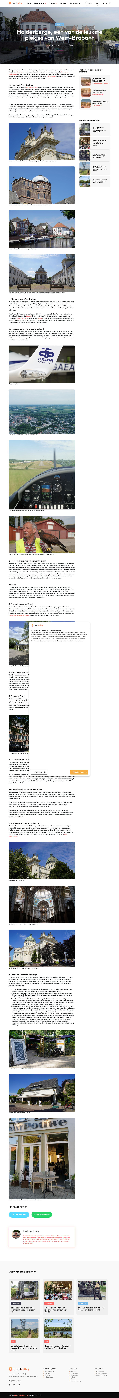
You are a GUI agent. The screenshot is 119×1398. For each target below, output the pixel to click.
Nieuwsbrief (74, 1375)
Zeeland (29, 316)
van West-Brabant (32, 87)
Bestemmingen (39, 3)
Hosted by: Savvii (101, 1375)
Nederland (20, 72)
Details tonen (38, 772)
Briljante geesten (101, 1373)
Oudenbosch (52, 76)
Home (29, 3)
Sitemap (73, 1379)
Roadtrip (63, 3)
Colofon (72, 1377)
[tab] (29, 3)
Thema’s (52, 3)
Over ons (73, 1371)
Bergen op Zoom (22, 318)
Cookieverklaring (75, 1381)
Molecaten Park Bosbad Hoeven (19, 615)
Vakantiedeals (49, 1377)
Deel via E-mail (20, 1215)
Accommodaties (75, 3)
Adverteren (74, 1373)
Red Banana (100, 1371)
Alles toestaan (78, 772)
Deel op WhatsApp (43, 1215)
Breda (40, 318)
